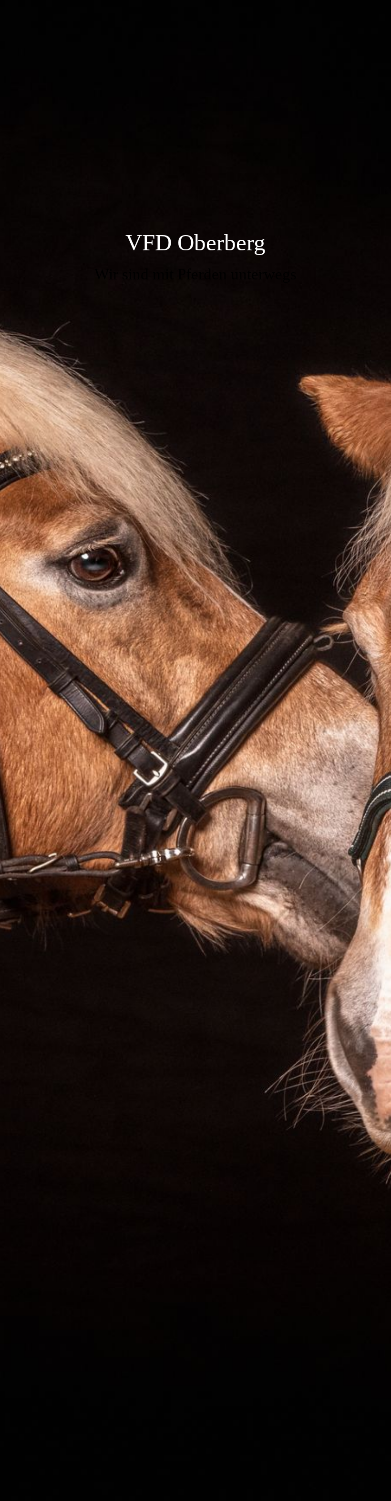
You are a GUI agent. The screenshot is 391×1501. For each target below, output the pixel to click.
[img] (195, 750)
